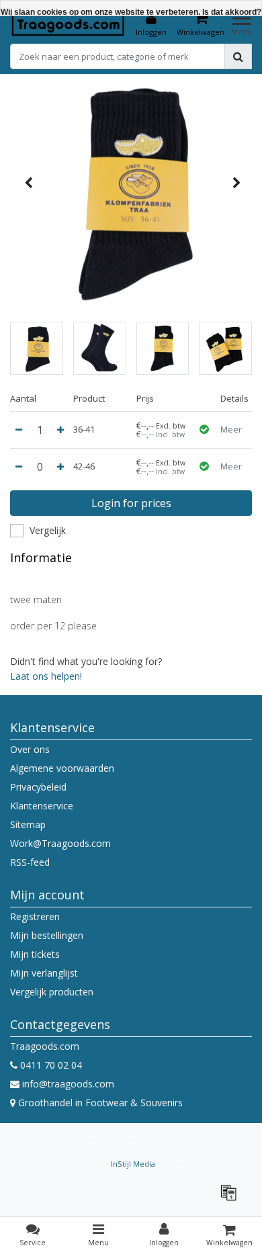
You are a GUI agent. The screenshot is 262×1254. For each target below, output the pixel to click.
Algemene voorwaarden (62, 768)
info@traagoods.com (68, 1083)
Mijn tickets (35, 954)
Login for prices (131, 503)
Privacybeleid (38, 786)
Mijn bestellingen (46, 935)
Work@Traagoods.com (60, 843)
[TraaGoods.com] (68, 24)
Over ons (30, 749)
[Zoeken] (238, 56)
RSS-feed (30, 862)
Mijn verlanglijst (44, 973)
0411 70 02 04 (49, 1065)
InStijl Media (133, 1164)
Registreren (35, 916)
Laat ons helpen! (46, 676)
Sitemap (28, 824)
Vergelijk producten (51, 991)
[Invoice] (232, 1198)
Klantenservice (41, 805)
